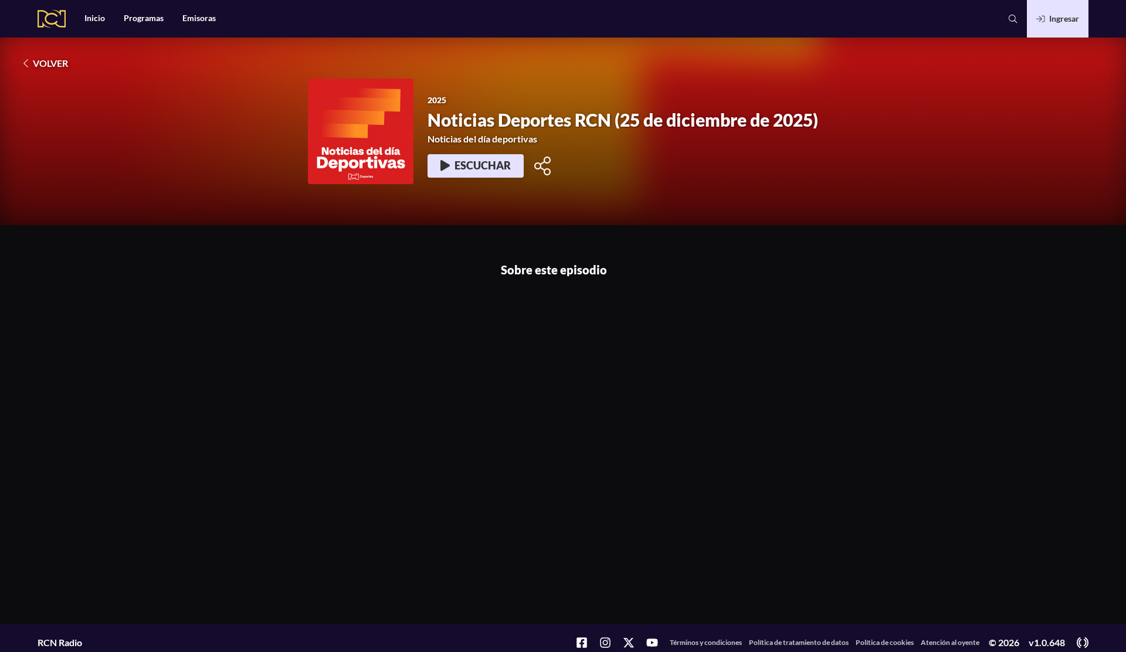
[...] (578, 643)
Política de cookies (885, 642)
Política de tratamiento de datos (799, 642)
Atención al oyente (950, 642)
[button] (1012, 19)
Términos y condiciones (706, 642)
